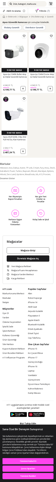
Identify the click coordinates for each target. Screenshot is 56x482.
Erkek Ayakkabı (35, 329)
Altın (30, 293)
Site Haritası (8, 344)
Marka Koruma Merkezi (13, 293)
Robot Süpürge (35, 298)
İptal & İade (7, 326)
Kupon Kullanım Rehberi (13, 349)
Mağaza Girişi (28, 250)
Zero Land (11, 174)
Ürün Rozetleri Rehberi (13, 353)
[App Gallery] (36, 414)
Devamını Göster (7, 178)
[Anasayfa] (3, 16)
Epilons (50, 171)
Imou (46, 168)
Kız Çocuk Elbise (35, 353)
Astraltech (4, 171)
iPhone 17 (32, 357)
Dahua (16, 168)
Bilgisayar (23, 17)
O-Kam (36, 168)
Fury (42, 168)
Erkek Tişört (33, 333)
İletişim (5, 302)
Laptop (31, 371)
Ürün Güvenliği (9, 340)
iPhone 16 (32, 366)
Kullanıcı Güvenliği (10, 335)
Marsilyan (42, 171)
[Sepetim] (51, 4)
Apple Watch (34, 320)
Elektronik (12, 17)
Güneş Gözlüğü (35, 362)
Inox (10, 168)
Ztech (52, 168)
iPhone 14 (32, 302)
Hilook (3, 174)
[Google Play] (18, 414)
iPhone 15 (32, 349)
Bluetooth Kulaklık (36, 324)
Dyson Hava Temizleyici (39, 384)
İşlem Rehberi (8, 331)
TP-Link (29, 168)
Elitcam (34, 171)
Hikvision (4, 168)
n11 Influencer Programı (13, 357)
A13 (40, 174)
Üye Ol (5, 313)
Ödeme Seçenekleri (11, 322)
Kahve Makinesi (35, 388)
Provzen (46, 174)
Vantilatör (32, 375)
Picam (12, 171)
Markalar (6, 298)
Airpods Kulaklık (35, 311)
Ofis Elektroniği (37, 17)
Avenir (22, 168)
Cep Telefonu (34, 338)
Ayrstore (20, 174)
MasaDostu (30, 174)
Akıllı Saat (32, 307)
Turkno (19, 171)
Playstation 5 (34, 316)
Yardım (5, 317)
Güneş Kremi (34, 380)
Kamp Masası (34, 393)
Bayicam (26, 171)
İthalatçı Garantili (11, 27)
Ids (37, 174)
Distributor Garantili (34, 27)
